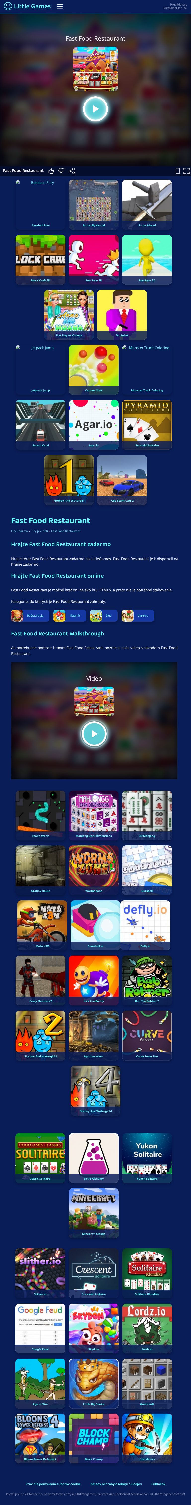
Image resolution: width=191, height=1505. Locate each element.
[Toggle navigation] (59, 6)
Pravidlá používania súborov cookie (53, 1484)
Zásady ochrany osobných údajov (116, 1484)
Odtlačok (158, 1484)
